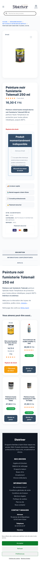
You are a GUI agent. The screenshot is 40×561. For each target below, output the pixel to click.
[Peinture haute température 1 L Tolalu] (10, 386)
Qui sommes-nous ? (20, 487)
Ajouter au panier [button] (29, 369)
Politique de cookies (14, 558)
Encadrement (20, 475)
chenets (24, 303)
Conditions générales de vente (20, 490)
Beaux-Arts (20, 472)
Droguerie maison (20, 469)
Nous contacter (20, 505)
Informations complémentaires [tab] (20, 257)
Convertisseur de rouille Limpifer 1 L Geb (29, 341)
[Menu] (3, 7)
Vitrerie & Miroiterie (20, 478)
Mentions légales (25, 558)
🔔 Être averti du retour (10, 369)
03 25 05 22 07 (20, 526)
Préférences (20, 554)
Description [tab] (20, 252)
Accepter (20, 543)
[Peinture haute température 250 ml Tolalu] (29, 386)
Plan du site (20, 502)
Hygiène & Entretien (20, 463)
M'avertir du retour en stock (20, 169)
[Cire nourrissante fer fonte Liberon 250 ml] (10, 330)
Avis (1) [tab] (20, 263)
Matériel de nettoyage (19, 466)
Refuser (20, 548)
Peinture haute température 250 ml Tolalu (29, 398)
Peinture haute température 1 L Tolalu (10, 398)
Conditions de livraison (20, 493)
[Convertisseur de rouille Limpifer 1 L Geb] (29, 329)
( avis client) (20, 98)
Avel (14, 222)
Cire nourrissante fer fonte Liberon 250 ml (10, 343)
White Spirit (24, 308)
